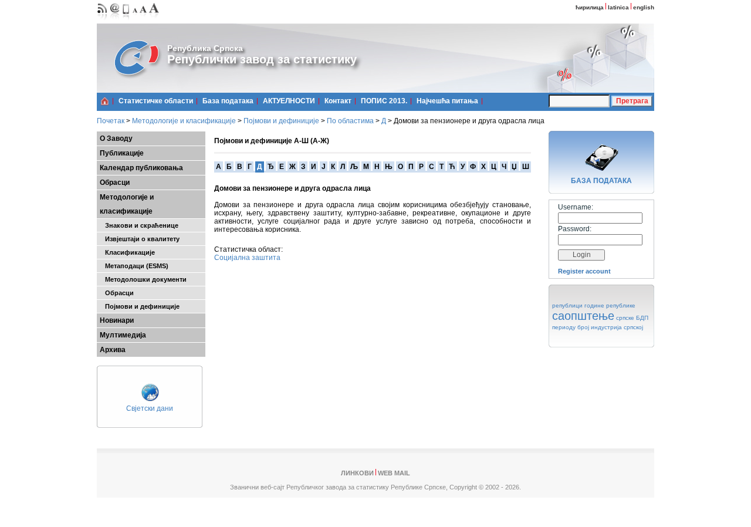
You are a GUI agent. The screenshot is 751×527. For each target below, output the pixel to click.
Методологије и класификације (184, 121)
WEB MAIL (394, 473)
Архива (113, 350)
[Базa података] (601, 172)
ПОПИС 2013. (384, 101)
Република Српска (205, 48)
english (643, 7)
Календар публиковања (141, 168)
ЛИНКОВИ (357, 473)
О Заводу (116, 138)
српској (633, 327)
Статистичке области (156, 101)
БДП (642, 318)
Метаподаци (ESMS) (134, 265)
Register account (584, 271)
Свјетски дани (149, 408)
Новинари (117, 320)
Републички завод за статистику (262, 59)
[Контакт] (115, 21)
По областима (350, 121)
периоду (564, 327)
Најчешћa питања (447, 101)
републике (620, 305)
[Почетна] (104, 101)
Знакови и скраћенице (139, 225)
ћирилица (590, 7)
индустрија (606, 327)
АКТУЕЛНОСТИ (289, 101)
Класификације (127, 252)
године (594, 305)
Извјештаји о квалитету (140, 238)
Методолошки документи (143, 279)
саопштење (583, 315)
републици (567, 305)
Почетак (110, 121)
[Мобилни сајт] (126, 21)
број (583, 327)
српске (625, 318)
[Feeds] (102, 21)
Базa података (227, 101)
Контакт (337, 101)
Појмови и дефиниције (281, 121)
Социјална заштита (247, 258)
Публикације (122, 153)
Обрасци (115, 182)
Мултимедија (123, 335)
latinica (618, 7)
